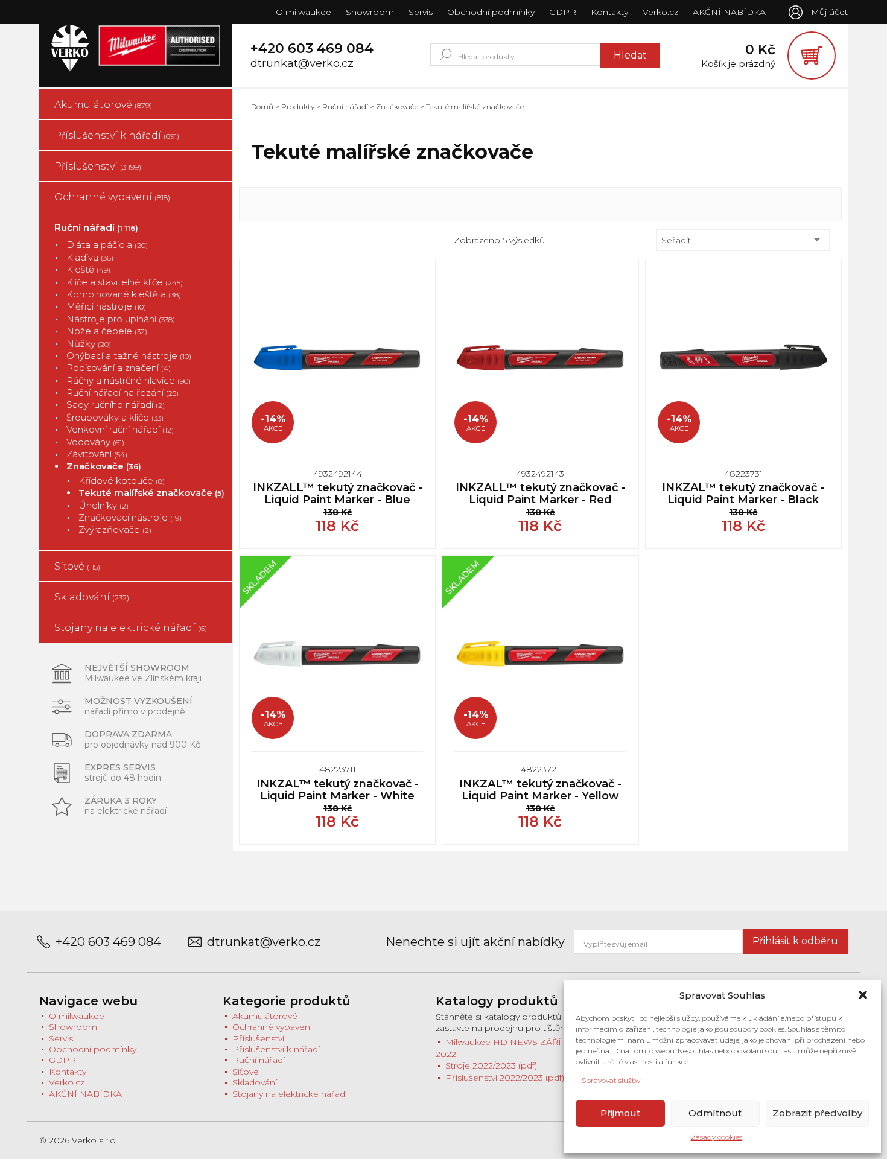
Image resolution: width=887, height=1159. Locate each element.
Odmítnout (715, 1113)
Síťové (77, 566)
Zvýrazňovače (114, 529)
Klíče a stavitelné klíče (124, 282)
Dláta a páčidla (107, 245)
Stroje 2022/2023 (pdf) (491, 1065)
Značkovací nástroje (130, 517)
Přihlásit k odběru (795, 941)
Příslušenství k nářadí (116, 135)
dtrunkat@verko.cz (302, 63)
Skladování (91, 597)
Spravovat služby (611, 1080)
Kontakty (609, 12)
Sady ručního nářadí (115, 404)
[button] (863, 995)
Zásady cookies (716, 1137)
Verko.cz (660, 12)
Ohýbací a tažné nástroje (128, 356)
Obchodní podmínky (491, 12)
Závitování (96, 454)
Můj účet (829, 12)
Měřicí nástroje (106, 306)
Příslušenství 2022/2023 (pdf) (504, 1077)
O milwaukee (303, 12)
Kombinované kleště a (123, 294)
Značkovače (103, 466)
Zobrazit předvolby (817, 1113)
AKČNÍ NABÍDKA (729, 12)
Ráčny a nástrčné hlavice (128, 380)
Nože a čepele (106, 331)
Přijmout (620, 1113)
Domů (262, 106)
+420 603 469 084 (312, 49)
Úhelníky (103, 505)
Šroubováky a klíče (115, 417)
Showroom (370, 12)
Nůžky (88, 343)
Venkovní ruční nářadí (120, 429)
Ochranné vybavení (112, 197)
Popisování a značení (118, 368)
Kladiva (89, 257)
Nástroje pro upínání (120, 319)
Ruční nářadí (96, 227)
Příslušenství (97, 166)
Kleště (88, 269)
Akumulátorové (103, 104)
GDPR (562, 12)
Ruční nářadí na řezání (122, 392)
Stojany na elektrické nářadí (130, 627)
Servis (421, 12)
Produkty (297, 106)
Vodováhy (95, 442)
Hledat (630, 55)
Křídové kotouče (121, 480)
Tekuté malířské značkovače (151, 492)
